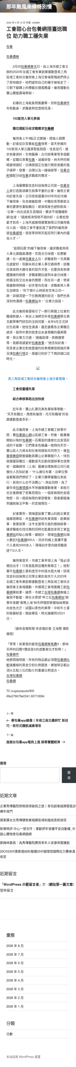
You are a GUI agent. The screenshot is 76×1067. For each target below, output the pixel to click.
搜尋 (3, 763)
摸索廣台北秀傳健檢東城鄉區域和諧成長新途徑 (33, 820)
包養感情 (16, 233)
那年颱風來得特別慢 (29, 6)
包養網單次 (29, 66)
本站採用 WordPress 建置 (23, 1056)
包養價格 (12, 56)
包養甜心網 (24, 434)
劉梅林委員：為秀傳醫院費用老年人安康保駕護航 (35, 842)
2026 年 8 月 (15, 945)
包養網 (49, 128)
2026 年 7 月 (15, 954)
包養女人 (31, 258)
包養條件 (63, 103)
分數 (9, 1034)
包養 (9, 46)
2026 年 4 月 (15, 980)
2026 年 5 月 (15, 971)
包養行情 (19, 353)
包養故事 (38, 342)
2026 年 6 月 (15, 963)
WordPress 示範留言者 (21, 884)
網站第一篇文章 (61, 884)
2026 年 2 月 (15, 997)
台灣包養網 (52, 592)
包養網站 (31, 301)
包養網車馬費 (47, 644)
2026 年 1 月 (15, 1006)
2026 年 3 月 (15, 989)
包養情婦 (22, 487)
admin (36, 22)
